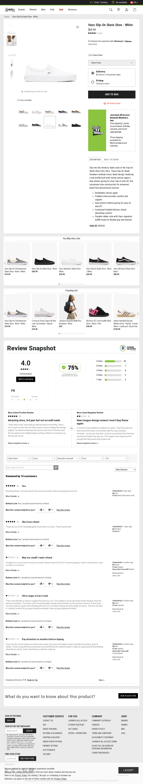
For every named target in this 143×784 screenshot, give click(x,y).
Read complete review (17, 443)
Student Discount (76, 725)
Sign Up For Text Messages (17, 726)
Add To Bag (111, 94)
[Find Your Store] (119, 10)
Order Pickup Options (52, 741)
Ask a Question (128, 696)
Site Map (47, 754)
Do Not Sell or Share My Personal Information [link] (102, 747)
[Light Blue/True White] (37, 109)
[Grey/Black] (63, 109)
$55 (60, 326)
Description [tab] (95, 160)
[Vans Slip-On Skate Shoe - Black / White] (99, 254)
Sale (61, 9)
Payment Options (50, 746)
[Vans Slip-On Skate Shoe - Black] (44, 254)
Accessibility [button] (121, 2)
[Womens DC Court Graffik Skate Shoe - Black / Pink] (99, 306)
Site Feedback (49, 750)
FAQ (44, 725)
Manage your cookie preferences (18, 772)
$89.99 (116, 274)
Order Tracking (100, 2)
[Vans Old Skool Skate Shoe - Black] (126, 254)
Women (124, 725)
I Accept (128, 770)
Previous (11, 25)
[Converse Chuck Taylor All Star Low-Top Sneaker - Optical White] (44, 306)
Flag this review (63, 510)
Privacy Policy (98, 729)
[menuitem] (21, 10)
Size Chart (98, 55)
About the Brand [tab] (111, 160)
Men (123, 729)
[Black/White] (63, 122)
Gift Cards (73, 729)
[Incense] (50, 109)
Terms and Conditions (101, 733)
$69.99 (34, 271)
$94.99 (89, 326)
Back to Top (32, 680)
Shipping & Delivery (51, 737)
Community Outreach (101, 720)
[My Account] (127, 9)
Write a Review (25, 379)
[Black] (37, 122)
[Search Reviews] (55, 467)
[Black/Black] (76, 122)
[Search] (111, 10)
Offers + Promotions (77, 733)
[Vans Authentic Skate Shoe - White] (71, 254)
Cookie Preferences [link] (100, 753)
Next (11, 78)
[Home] (10, 9)
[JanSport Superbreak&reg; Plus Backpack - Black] (71, 306)
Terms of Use (24, 742)
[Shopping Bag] (135, 10)
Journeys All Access (77, 720)
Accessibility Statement (103, 737)
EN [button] (135, 2)
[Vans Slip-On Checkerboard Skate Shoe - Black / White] (17, 254)
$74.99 (7, 274)
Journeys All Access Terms (104, 741)
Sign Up (10, 720)
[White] (50, 122)
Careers (96, 725)
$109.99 (117, 329)
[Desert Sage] (23, 122)
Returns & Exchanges (52, 733)
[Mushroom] (23, 109)
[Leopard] (76, 109)
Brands (124, 720)
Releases (72, 9)
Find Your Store (12, 754)
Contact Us (48, 720)
